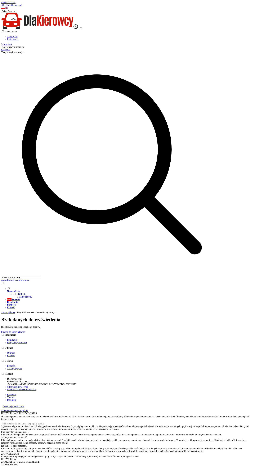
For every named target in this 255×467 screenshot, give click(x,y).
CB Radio (21, 294)
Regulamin (12, 340)
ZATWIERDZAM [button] (10, 454)
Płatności (11, 366)
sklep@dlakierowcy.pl (11, 5)
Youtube (11, 397)
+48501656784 (28, 389)
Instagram (11, 400)
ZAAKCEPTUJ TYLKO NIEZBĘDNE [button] (20, 461)
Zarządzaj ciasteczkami (13, 406)
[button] (3, 8)
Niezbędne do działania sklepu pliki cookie (24, 423)
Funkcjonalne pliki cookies (13, 432)
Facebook (11, 394)
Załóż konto (12, 39)
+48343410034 (8, 2)
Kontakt (11, 355)
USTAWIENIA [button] (8, 459)
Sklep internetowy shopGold (14, 410)
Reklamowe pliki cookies (13, 446)
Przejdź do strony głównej (13, 332)
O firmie (11, 353)
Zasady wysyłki (14, 368)
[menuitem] (115, 292)
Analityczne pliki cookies (13, 437)
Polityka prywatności (17, 342)
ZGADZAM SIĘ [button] (9, 464)
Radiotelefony (25, 296)
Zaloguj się (12, 36)
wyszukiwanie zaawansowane (15, 280)
